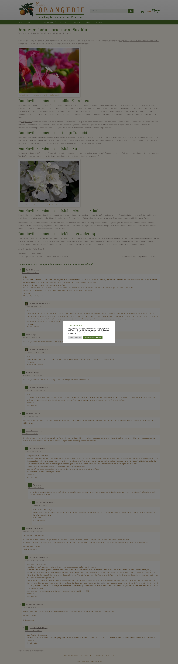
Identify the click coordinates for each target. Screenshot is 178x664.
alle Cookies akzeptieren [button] (93, 337)
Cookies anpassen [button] (75, 337)
